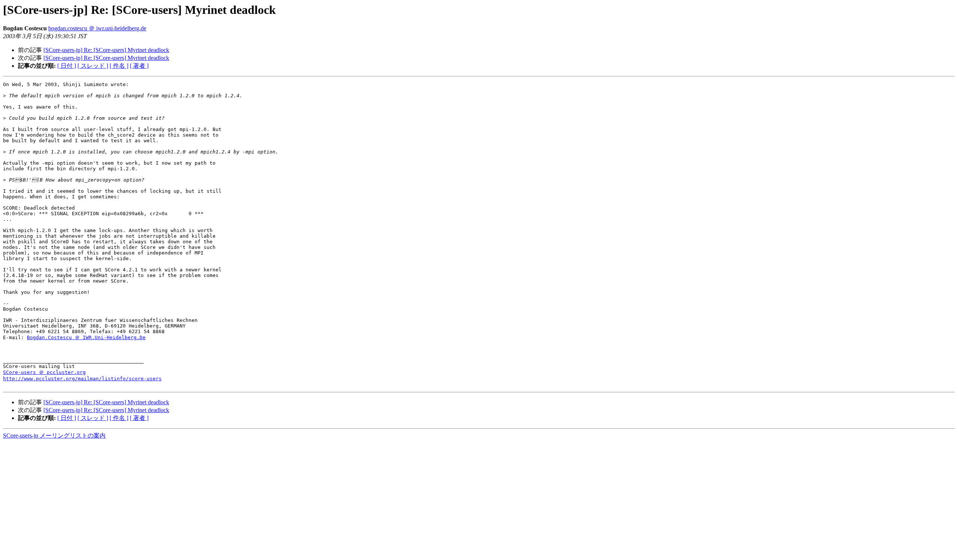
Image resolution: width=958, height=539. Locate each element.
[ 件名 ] (119, 66)
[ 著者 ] (139, 66)
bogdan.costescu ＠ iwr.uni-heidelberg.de (97, 28)
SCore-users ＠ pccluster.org (44, 372)
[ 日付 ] (66, 66)
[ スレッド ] (92, 66)
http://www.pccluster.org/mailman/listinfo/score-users (82, 378)
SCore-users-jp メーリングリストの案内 (54, 435)
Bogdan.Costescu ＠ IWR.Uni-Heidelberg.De (86, 337)
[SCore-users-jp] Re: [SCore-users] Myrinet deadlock (106, 50)
